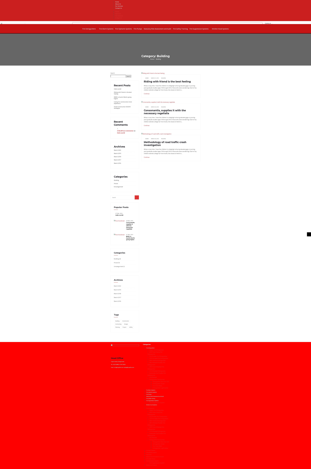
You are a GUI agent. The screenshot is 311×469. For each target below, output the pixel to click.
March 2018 (117, 157)
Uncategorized (118, 187)
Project (124, 327)
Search (113, 73)
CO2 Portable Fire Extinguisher (159, 358)
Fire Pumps (138, 29)
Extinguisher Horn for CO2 (161, 381)
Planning (117, 327)
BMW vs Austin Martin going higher (122, 98)
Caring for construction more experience (123, 102)
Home (117, 2)
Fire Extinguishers (89, 29)
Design (126, 324)
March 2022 (117, 150)
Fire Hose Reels (157, 386)
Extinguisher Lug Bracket (160, 388)
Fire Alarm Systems (106, 29)
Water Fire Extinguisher (157, 350)
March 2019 (117, 153)
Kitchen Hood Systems (220, 29)
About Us (118, 4)
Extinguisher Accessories (157, 379)
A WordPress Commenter (125, 131)
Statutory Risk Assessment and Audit (157, 29)
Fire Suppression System (157, 403)
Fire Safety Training (180, 29)
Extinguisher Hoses (159, 384)
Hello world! (117, 89)
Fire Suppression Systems (199, 29)
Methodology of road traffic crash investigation (165, 144)
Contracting (118, 324)
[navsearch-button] (74, 23)
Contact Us (118, 8)
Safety (130, 327)
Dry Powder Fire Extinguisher (158, 356)
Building (116, 180)
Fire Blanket (153, 377)
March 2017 (117, 160)
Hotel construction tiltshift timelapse (122, 107)
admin (147, 78)
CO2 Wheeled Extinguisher (158, 371)
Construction (125, 321)
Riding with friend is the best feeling (123, 93)
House (116, 183)
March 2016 (117, 163)
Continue (147, 94)
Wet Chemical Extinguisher (158, 360)
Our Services (119, 6)
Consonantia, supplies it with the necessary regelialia (130, 226)
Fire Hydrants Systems (123, 29)
